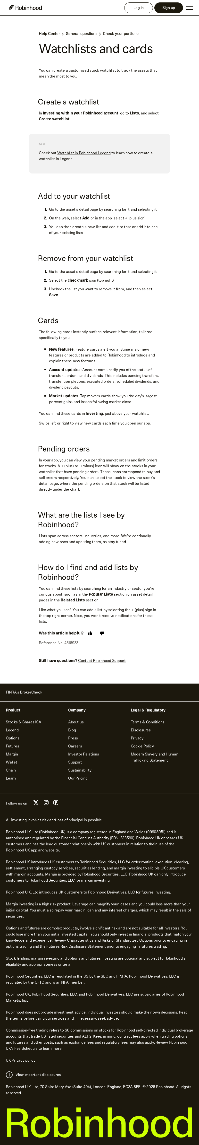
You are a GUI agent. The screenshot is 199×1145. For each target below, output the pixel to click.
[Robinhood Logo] (25, 8)
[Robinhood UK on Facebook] (55, 804)
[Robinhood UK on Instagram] (46, 804)
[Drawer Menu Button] (189, 7)
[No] (102, 633)
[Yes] (90, 633)
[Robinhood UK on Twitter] (36, 804)
